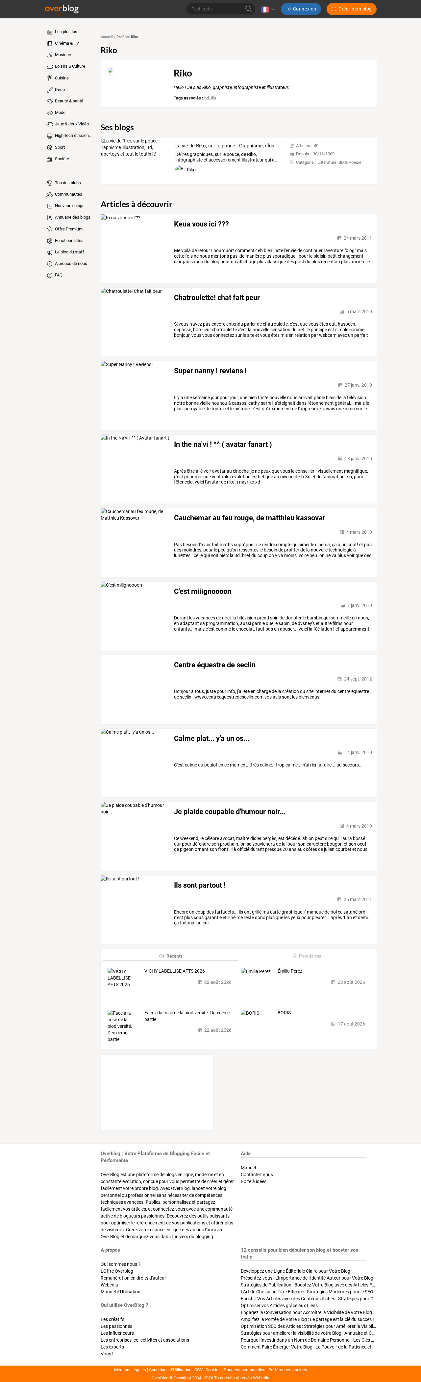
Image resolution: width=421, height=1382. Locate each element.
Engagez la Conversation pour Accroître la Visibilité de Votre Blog (306, 1312)
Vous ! (107, 1353)
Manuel (248, 1167)
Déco (59, 89)
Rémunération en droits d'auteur (133, 1278)
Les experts (112, 1347)
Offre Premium (68, 229)
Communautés (68, 194)
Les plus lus (65, 31)
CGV (198, 1369)
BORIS (284, 1012)
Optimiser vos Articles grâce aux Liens (279, 1305)
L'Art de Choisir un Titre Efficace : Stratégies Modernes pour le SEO (307, 1291)
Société (61, 158)
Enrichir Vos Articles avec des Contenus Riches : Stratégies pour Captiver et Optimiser (327, 1298)
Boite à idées (253, 1181)
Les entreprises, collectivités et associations (145, 1340)
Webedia (109, 1284)
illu (213, 98)
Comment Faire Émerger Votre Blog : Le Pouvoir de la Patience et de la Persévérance (325, 1347)
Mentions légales (130, 1369)
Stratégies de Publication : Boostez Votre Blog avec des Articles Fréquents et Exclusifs (327, 1284)
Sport (59, 147)
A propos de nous (70, 263)
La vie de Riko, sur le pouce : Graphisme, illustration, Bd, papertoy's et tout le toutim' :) (269, 146)
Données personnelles (244, 1369)
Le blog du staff (69, 251)
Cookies (213, 1369)
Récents (174, 956)
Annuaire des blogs (72, 217)
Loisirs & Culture (69, 66)
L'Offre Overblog (117, 1271)
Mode (59, 112)
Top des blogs (67, 182)
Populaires (310, 956)
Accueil (107, 37)
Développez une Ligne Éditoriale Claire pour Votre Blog (295, 1271)
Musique (62, 54)
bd (206, 98)
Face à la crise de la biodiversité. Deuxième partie (187, 1016)
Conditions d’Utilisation (170, 1369)
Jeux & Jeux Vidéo (71, 123)
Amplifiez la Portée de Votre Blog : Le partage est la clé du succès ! (307, 1319)
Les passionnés (116, 1326)
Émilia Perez (290, 971)
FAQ (58, 274)
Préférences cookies (287, 1369)
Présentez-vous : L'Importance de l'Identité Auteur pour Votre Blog (307, 1278)
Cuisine (61, 78)
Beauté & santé (68, 100)
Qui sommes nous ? (120, 1264)
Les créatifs (112, 1319)
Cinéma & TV (66, 43)
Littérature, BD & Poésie (339, 162)
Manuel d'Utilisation (120, 1291)
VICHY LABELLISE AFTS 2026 (174, 971)
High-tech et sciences (73, 135)
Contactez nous (257, 1174)
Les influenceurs (117, 1333)
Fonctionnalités (69, 240)
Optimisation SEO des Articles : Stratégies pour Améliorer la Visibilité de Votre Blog (323, 1326)
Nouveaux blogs (69, 205)
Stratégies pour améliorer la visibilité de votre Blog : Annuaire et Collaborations (320, 1333)
